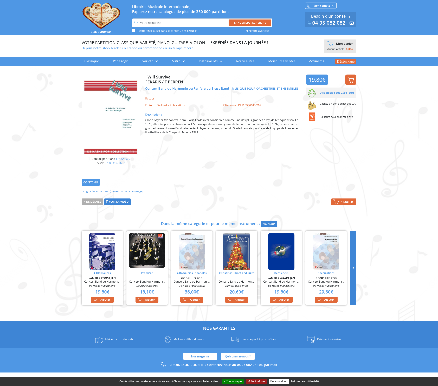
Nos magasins (200, 356)
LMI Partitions (101, 32)
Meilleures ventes (281, 61)
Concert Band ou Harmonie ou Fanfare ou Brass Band (187, 88)
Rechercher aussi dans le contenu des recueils (167, 31)
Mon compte (322, 6)
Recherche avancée (256, 31)
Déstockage (346, 61)
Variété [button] (148, 61)
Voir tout (269, 224)
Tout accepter (234, 381)
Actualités (316, 61)
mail (273, 365)
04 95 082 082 (329, 22)
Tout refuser (257, 381)
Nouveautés (245, 61)
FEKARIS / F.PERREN (164, 81)
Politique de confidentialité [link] (305, 381)
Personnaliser (278, 381)
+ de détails (92, 202)
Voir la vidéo (118, 202)
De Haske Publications (171, 105)
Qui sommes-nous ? (238, 356)
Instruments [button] (208, 61)
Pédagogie (121, 61)
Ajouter (350, 80)
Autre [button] (176, 61)
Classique (91, 61)
